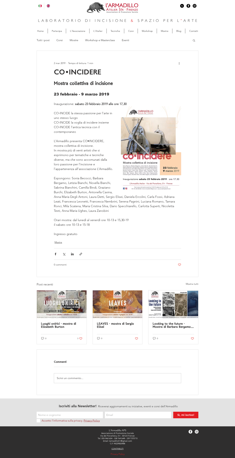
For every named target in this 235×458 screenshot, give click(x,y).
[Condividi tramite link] (80, 254)
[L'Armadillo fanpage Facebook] (188, 6)
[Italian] (40, 5)
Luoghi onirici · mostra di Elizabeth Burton (58, 325)
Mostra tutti (192, 283)
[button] (194, 40)
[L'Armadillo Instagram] (194, 6)
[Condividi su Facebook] (55, 254)
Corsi (59, 40)
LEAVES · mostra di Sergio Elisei (115, 325)
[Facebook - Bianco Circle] (190, 432)
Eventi (125, 40)
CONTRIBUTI (117, 448)
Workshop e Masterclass (100, 40)
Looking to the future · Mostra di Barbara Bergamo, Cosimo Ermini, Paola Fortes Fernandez (172, 325)
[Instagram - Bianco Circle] (197, 432)
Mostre (74, 40)
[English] (48, 5)
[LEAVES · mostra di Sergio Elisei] (117, 304)
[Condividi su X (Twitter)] (64, 254)
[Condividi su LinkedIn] (72, 254)
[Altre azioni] (179, 63)
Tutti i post (43, 40)
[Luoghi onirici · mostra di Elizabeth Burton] (62, 304)
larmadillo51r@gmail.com (120, 441)
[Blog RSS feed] (182, 6)
